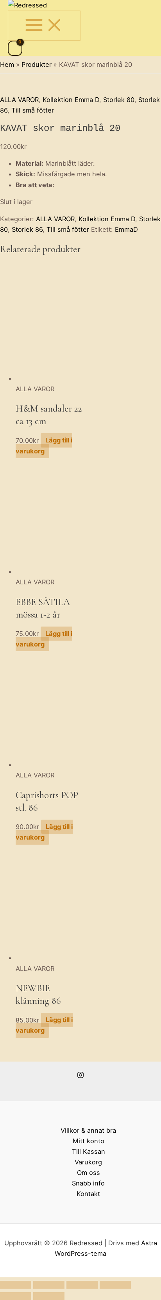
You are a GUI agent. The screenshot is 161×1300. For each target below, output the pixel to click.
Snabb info (88, 1183)
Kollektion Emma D (71, 100)
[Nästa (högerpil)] (48, 1296)
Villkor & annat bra (88, 1130)
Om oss (88, 1172)
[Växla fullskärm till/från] (48, 1285)
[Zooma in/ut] (15, 1285)
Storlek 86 (27, 229)
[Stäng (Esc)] (115, 1285)
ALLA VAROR (19, 100)
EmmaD (126, 229)
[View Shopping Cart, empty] (15, 48)
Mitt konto (88, 1141)
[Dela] (82, 1285)
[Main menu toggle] (44, 25)
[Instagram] (80, 1076)
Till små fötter (32, 110)
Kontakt (88, 1194)
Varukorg (88, 1162)
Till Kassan (88, 1151)
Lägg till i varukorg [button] (44, 446)
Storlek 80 (118, 100)
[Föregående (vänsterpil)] (15, 1296)
